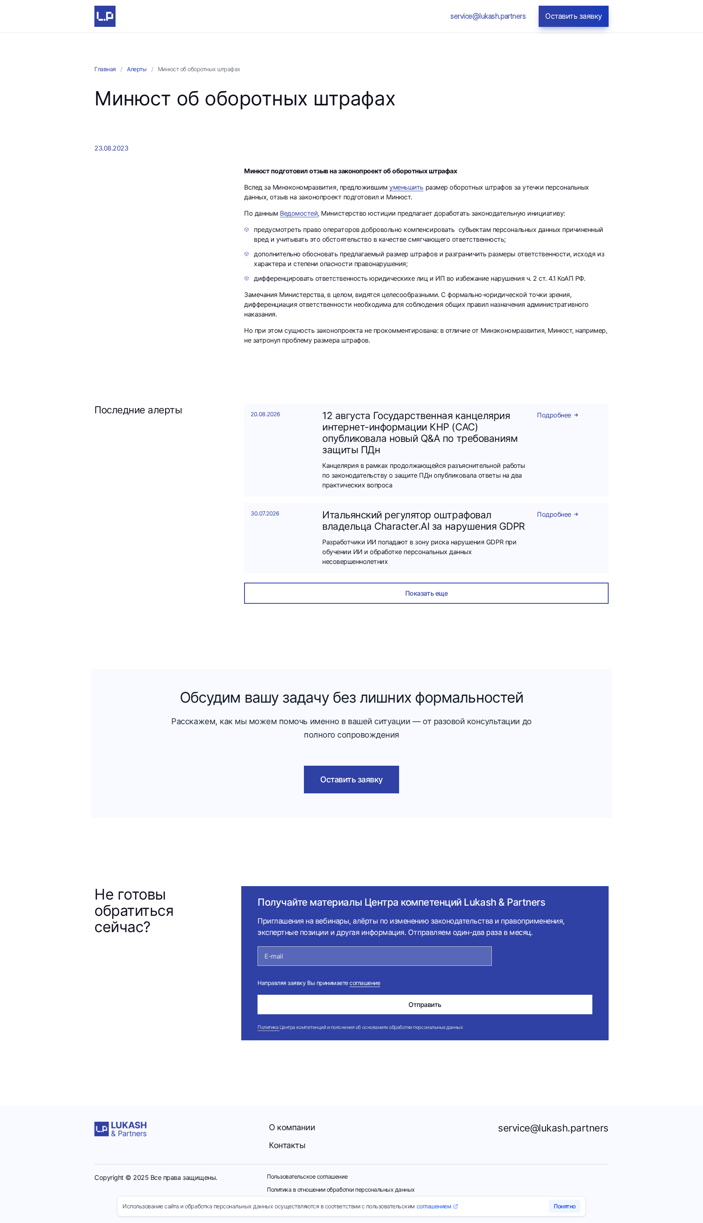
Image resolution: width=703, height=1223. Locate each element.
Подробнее (554, 415)
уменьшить (406, 187)
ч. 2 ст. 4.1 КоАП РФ (555, 278)
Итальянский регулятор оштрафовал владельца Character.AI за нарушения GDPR (423, 520)
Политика (268, 1027)
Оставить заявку (351, 779)
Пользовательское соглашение (307, 1176)
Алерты (136, 69)
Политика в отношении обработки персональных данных (341, 1189)
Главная (105, 69)
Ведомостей (299, 213)
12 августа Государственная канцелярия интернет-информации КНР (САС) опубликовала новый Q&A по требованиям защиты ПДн (419, 433)
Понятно (565, 1206)
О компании (292, 1127)
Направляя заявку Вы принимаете (319, 982)
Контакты (287, 1145)
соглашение (364, 982)
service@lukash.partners (553, 1128)
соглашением (434, 1206)
